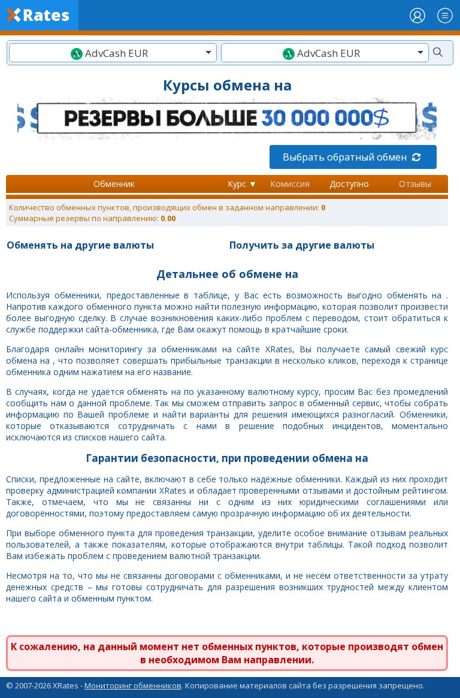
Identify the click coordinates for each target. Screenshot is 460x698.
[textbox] (113, 53)
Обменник (114, 183)
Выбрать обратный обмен (346, 157)
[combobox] (113, 52)
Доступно (349, 183)
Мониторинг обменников (132, 685)
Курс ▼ (242, 183)
